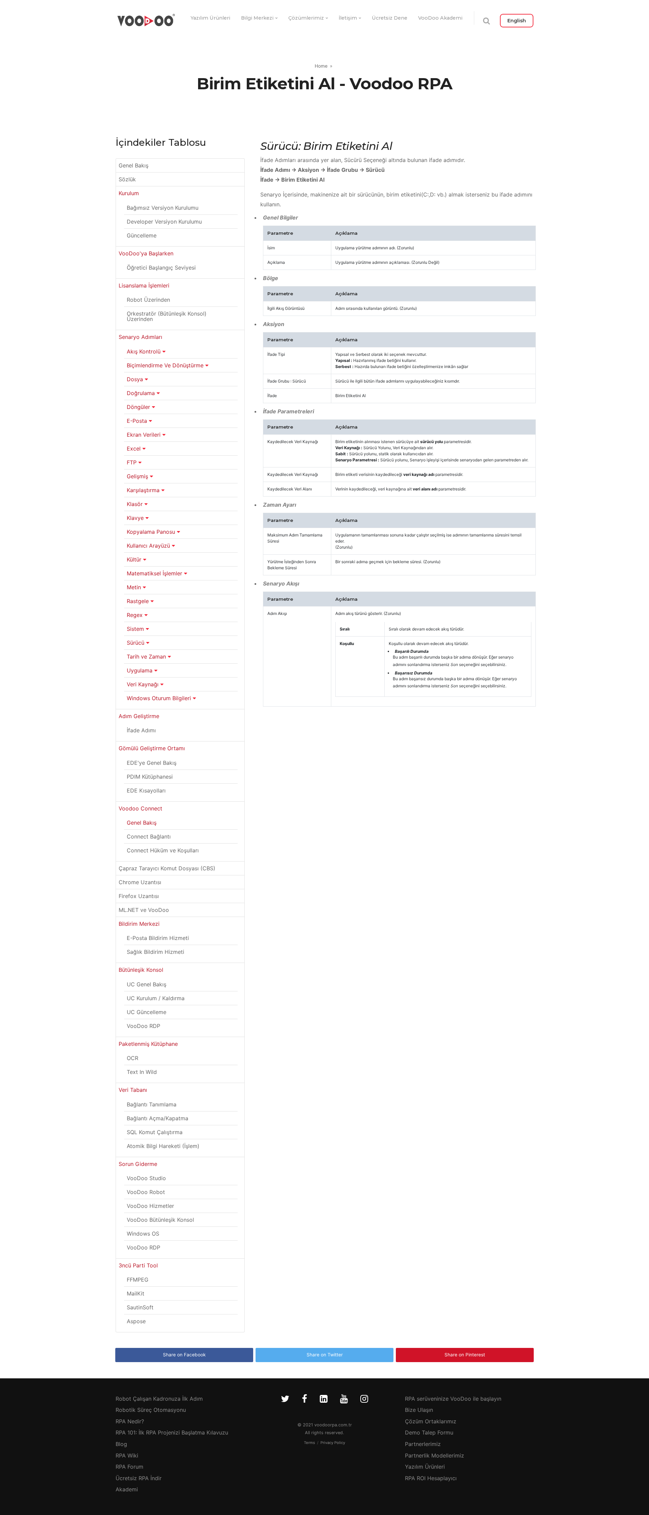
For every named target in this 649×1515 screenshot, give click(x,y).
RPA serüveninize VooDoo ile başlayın (453, 1398)
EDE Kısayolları (146, 790)
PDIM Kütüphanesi (150, 776)
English (516, 21)
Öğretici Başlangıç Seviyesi (161, 267)
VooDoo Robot (146, 1192)
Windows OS (143, 1233)
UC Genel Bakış (146, 984)
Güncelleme (142, 235)
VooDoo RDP (143, 1026)
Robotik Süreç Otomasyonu (151, 1409)
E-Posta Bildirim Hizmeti (158, 938)
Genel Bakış (133, 165)
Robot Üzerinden (148, 299)
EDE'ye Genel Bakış (151, 762)
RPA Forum (129, 1466)
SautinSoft (140, 1307)
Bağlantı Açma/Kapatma (157, 1118)
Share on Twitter (325, 1354)
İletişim (348, 18)
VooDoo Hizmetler (150, 1205)
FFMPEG (137, 1279)
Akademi (127, 1489)
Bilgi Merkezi (257, 18)
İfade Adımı (141, 730)
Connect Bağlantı (149, 836)
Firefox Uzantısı (139, 896)
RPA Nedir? (130, 1421)
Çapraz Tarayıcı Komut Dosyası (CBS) (167, 868)
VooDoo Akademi (440, 18)
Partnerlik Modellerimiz (434, 1455)
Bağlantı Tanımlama (151, 1104)
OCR (132, 1058)
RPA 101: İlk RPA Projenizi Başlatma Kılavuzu (172, 1432)
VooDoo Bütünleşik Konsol (160, 1219)
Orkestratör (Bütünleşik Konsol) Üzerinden (167, 316)
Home (321, 66)
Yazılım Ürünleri (210, 18)
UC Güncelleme (146, 1012)
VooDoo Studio (146, 1178)
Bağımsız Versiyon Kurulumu (162, 207)
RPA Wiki (127, 1455)
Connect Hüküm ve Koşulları (163, 850)
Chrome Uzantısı (140, 882)
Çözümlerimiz (306, 18)
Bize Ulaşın (419, 1409)
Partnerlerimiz (423, 1444)
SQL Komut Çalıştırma (155, 1132)
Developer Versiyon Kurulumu (164, 221)
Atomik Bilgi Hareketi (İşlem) (163, 1146)
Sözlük (127, 179)
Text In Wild (142, 1072)
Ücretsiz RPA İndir (139, 1478)
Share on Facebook (184, 1354)
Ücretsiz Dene (389, 18)
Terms (309, 1442)
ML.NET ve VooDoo (144, 909)
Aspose (136, 1321)
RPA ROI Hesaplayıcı (431, 1478)
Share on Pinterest (464, 1354)
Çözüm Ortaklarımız (430, 1421)
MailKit (135, 1293)
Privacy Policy (332, 1442)
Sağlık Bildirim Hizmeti (155, 951)
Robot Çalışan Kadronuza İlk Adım (159, 1398)
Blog (121, 1444)
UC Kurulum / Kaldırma (156, 998)
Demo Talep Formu (429, 1432)
